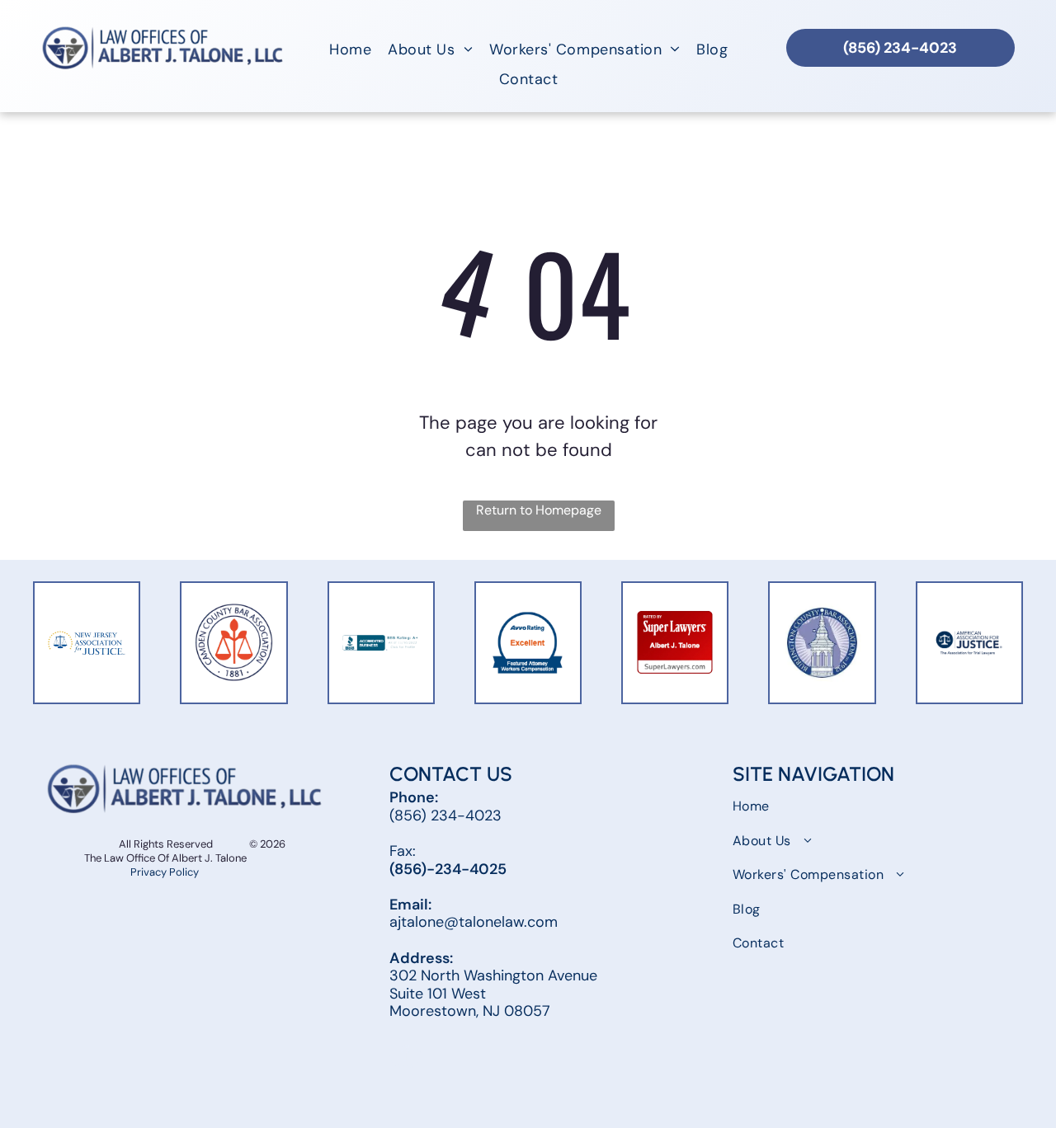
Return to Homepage (538, 510)
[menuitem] (350, 49)
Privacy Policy (165, 872)
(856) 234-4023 (445, 815)
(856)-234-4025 (448, 869)
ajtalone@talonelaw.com (473, 922)
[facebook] (405, 1055)
